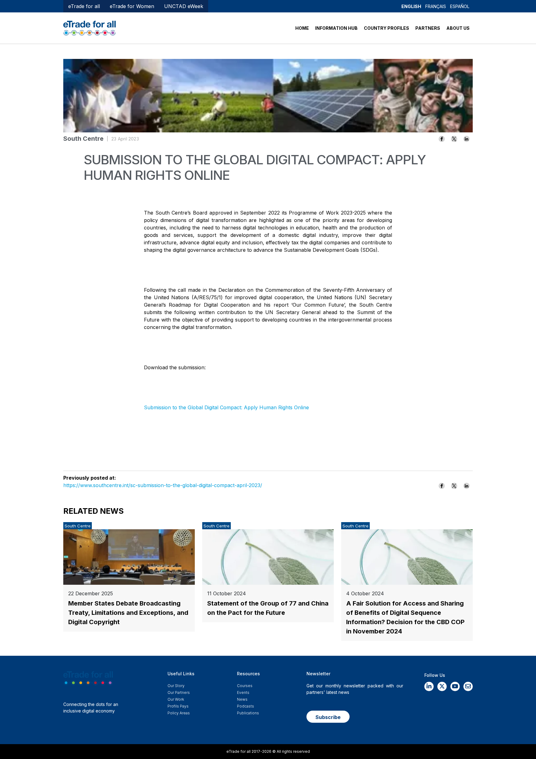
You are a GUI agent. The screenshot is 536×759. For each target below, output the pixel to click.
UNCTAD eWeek (183, 6)
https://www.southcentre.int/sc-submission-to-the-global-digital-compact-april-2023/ (162, 485)
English (411, 6)
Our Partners (179, 692)
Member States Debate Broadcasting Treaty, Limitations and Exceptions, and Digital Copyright (128, 613)
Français (435, 6)
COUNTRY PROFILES (386, 28)
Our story (176, 685)
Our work (176, 699)
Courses (244, 685)
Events (243, 692)
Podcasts (245, 706)
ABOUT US (458, 28)
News (242, 699)
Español (459, 6)
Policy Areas (179, 713)
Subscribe (328, 717)
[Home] (89, 27)
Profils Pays (178, 706)
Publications (248, 713)
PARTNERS (427, 28)
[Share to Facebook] (442, 139)
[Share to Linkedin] (466, 139)
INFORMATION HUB (336, 28)
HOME (302, 28)
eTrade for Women (132, 6)
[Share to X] (454, 139)
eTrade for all (84, 6)
